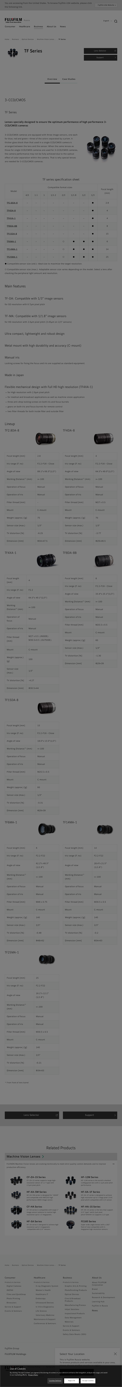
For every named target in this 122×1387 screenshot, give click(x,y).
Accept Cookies (88, 1381)
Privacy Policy (33, 1375)
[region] (61, 1376)
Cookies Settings (55, 1381)
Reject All (71, 1381)
